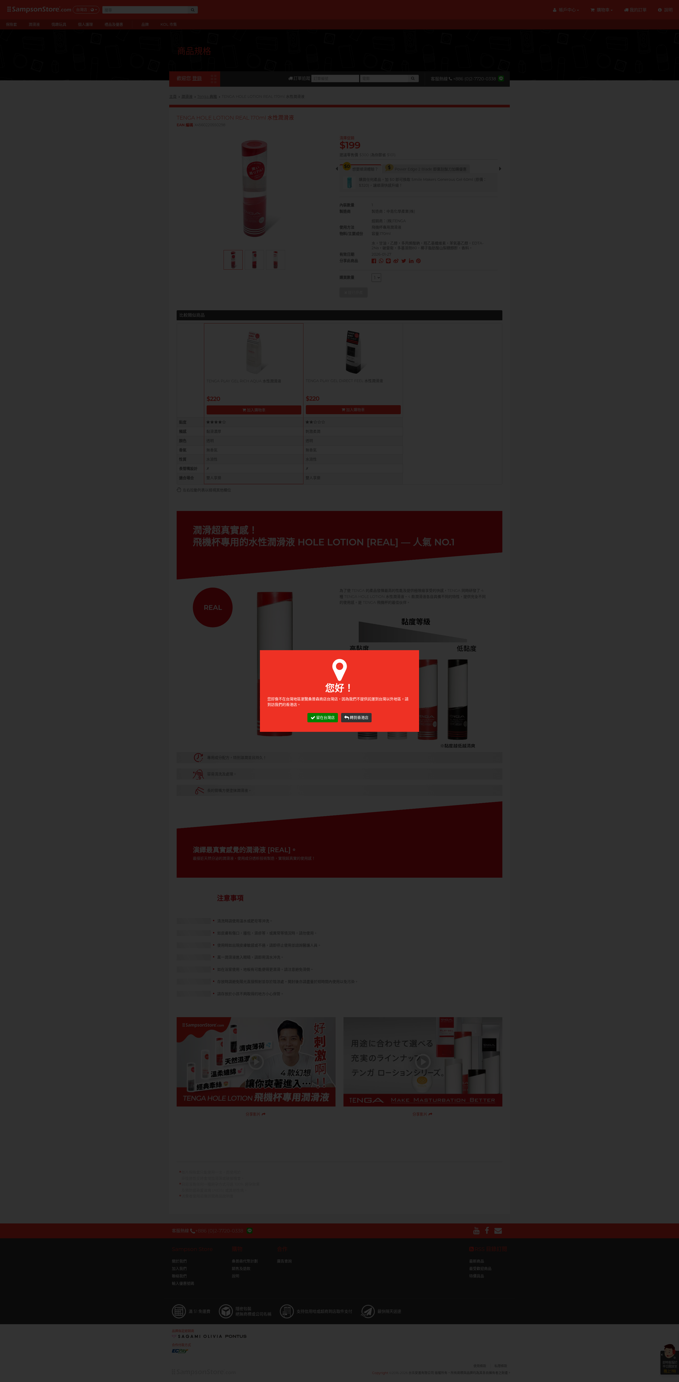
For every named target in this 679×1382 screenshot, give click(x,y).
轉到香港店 (359, 717)
